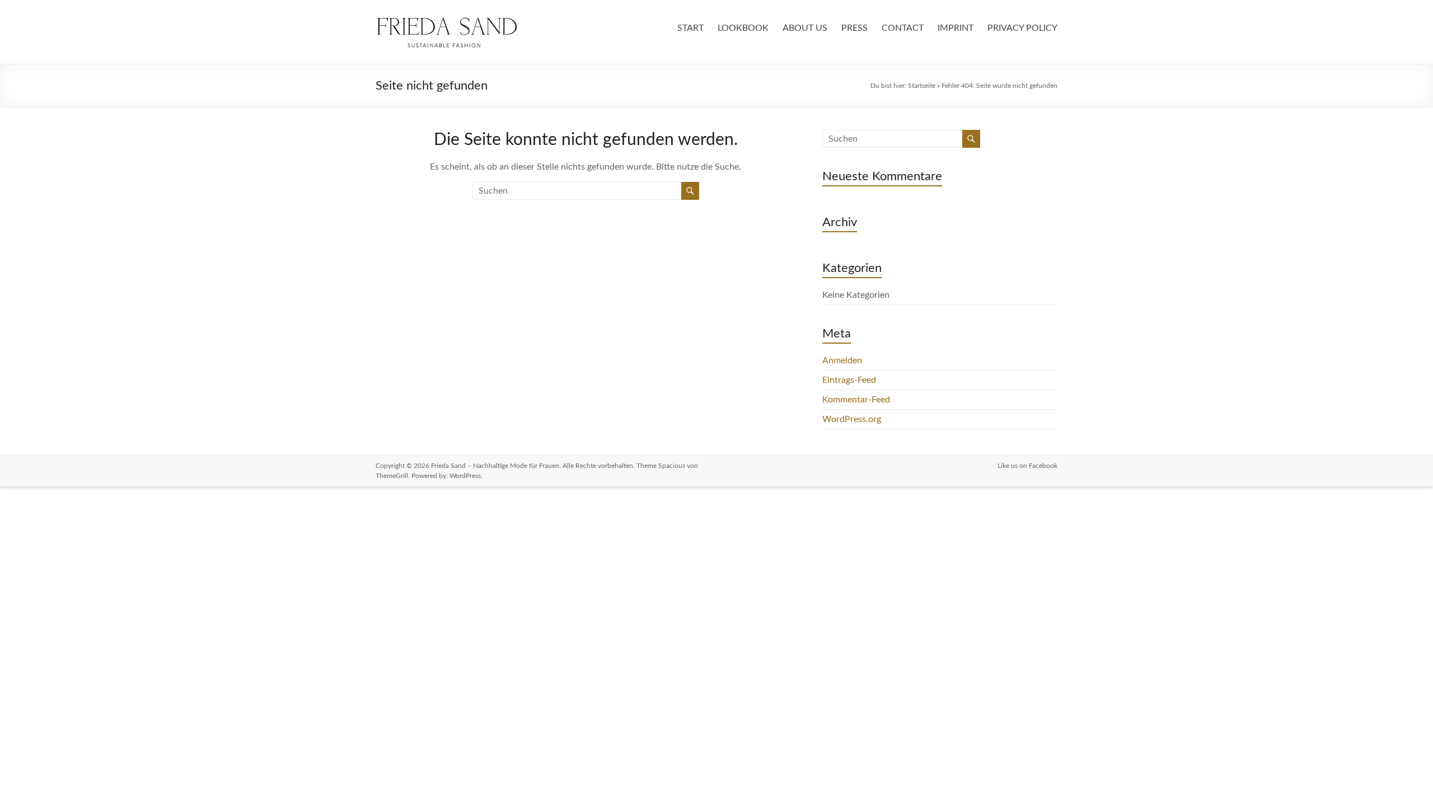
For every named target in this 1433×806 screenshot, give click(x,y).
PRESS (854, 28)
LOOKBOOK (743, 28)
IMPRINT (955, 28)
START (690, 28)
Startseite (921, 85)
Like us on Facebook (1027, 465)
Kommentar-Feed (856, 399)
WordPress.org (851, 419)
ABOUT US (805, 28)
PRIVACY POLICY (1022, 28)
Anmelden (842, 360)
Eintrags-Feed (849, 380)
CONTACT (903, 28)
